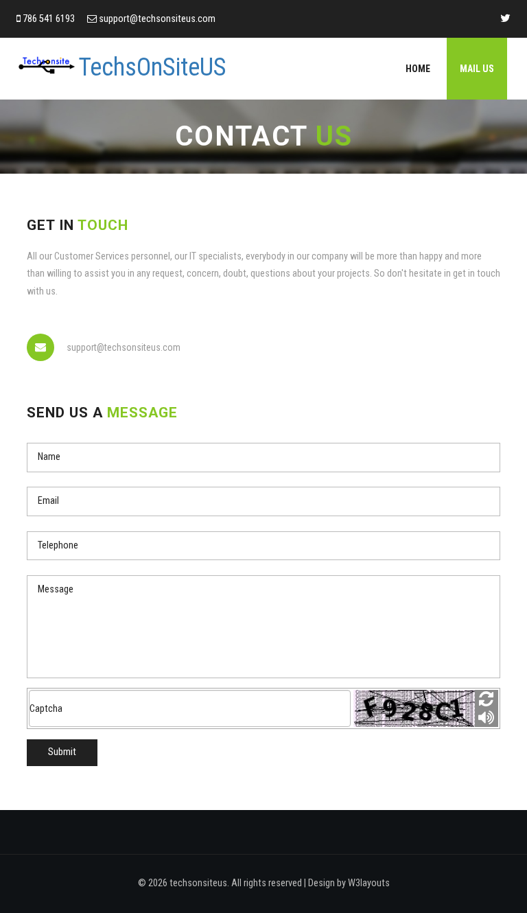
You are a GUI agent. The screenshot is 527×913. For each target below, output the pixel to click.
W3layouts (369, 883)
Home (418, 68)
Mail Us (477, 68)
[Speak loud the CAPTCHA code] (486, 717)
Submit (62, 752)
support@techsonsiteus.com (157, 19)
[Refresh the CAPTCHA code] (486, 699)
